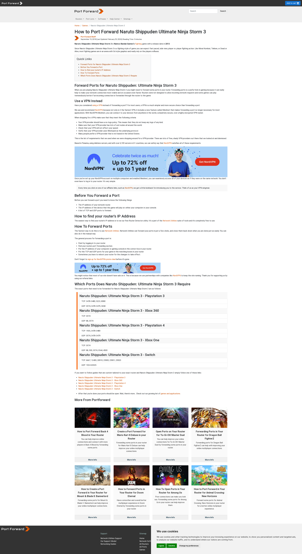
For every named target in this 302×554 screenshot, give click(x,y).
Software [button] (102, 19)
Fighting (138, 44)
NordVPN (99, 110)
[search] (79, 3)
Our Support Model (108, 541)
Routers (32, 3)
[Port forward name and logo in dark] (89, 11)
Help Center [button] (115, 19)
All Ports (143, 547)
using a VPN (97, 105)
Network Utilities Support (111, 538)
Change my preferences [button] (189, 546)
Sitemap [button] (127, 19)
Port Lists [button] (90, 19)
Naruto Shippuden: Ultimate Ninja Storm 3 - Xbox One (100, 386)
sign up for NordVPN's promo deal (102, 259)
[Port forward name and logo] (12, 3)
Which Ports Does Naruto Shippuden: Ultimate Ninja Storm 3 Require (108, 76)
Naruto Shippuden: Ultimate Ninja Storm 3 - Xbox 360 (100, 380)
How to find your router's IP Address (95, 70)
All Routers (144, 544)
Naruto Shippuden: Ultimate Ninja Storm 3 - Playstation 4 (101, 383)
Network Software (147, 541)
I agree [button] (161, 546)
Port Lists (42, 3)
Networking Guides (108, 544)
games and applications (170, 393)
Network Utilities (170, 221)
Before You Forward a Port (91, 67)
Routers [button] (79, 19)
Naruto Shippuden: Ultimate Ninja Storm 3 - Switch (99, 389)
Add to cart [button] (292, 3)
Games (85, 25)
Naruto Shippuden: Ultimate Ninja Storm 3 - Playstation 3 (101, 377)
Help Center (63, 3)
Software (52, 3)
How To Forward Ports (89, 73)
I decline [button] (171, 546)
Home (77, 25)
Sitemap (73, 3)
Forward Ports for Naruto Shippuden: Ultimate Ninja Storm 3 (105, 64)
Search (223, 11)
